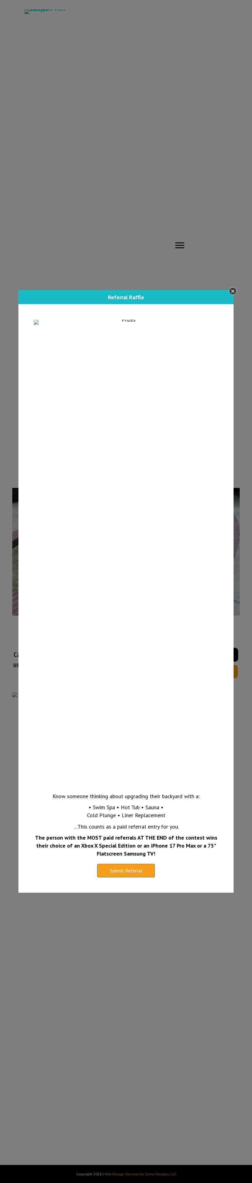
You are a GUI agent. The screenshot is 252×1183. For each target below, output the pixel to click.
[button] (233, 291)
